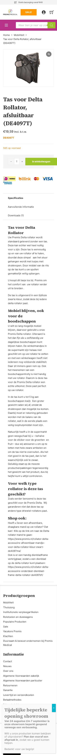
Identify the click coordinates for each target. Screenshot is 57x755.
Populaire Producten (14, 621)
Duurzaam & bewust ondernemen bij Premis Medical (28, 642)
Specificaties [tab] (15, 197)
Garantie (8, 690)
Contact (7, 661)
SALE (28, 12)
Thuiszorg (9, 607)
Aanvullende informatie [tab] (21, 206)
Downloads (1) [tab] (16, 215)
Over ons (8, 670)
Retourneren (10, 685)
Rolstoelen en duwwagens (18, 616)
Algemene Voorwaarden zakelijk (21, 675)
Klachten (8, 636)
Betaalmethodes (12, 699)
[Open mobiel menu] (6, 25)
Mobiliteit (19, 35)
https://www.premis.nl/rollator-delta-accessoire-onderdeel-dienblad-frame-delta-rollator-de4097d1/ (28, 570)
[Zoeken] (51, 25)
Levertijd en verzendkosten (18, 694)
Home (6, 35)
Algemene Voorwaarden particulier (22, 680)
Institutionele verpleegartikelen (20, 612)
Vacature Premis (12, 631)
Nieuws (7, 666)
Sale (5, 626)
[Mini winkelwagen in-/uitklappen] (52, 12)
